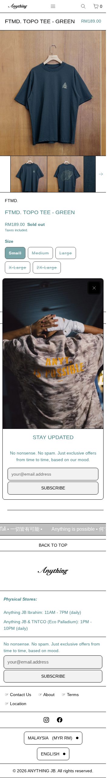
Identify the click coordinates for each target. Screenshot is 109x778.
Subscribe (53, 488)
